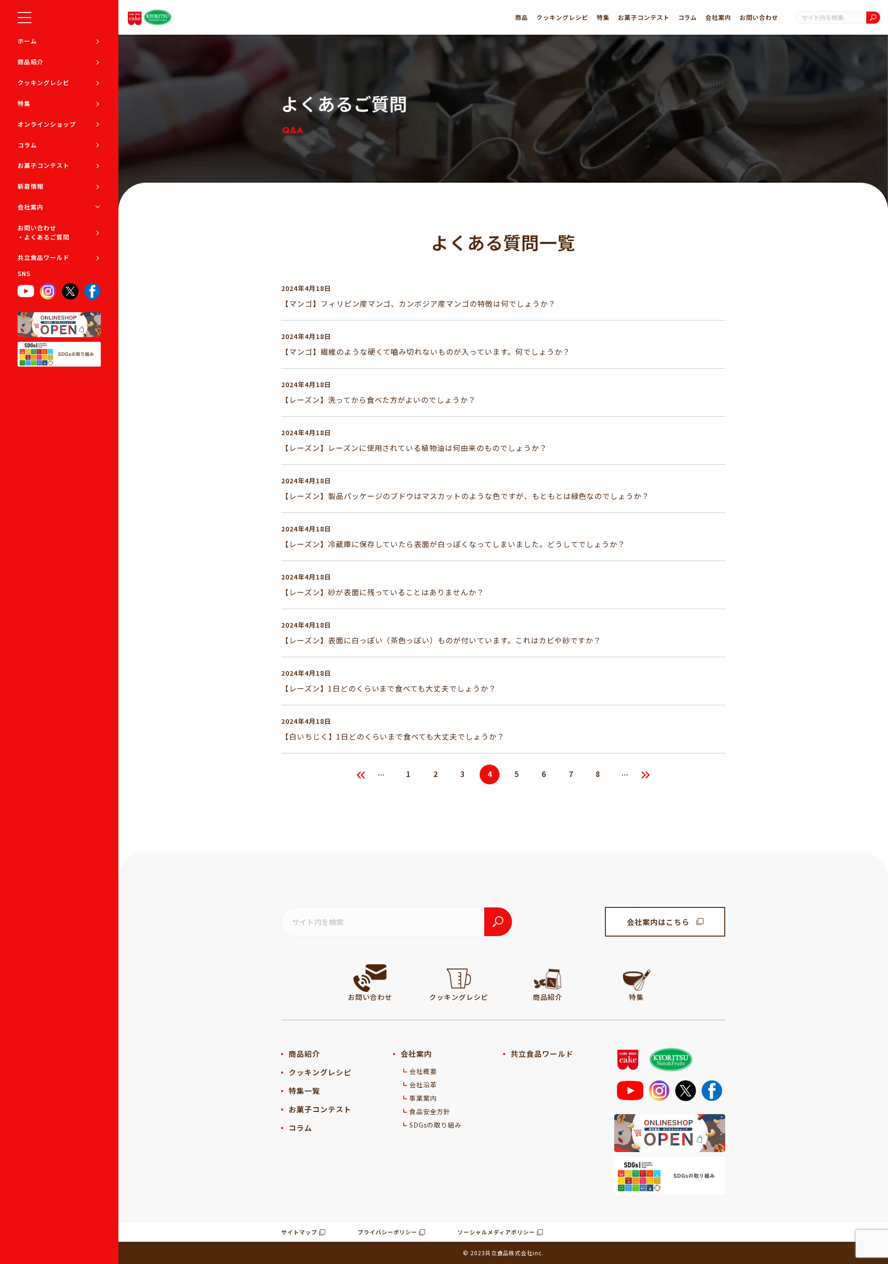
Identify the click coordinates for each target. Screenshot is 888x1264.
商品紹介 (30, 61)
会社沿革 (423, 1084)
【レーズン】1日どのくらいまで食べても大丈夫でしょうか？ (388, 688)
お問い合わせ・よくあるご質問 (43, 232)
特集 (24, 103)
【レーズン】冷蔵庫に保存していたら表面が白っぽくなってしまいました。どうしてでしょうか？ (453, 543)
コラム (27, 145)
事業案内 (423, 1098)
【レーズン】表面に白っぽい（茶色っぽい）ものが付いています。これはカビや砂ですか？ (441, 640)
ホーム (27, 41)
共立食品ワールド (43, 257)
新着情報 (30, 186)
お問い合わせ (759, 17)
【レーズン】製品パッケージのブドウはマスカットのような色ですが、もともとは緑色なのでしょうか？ (465, 495)
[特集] (636, 978)
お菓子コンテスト (43, 165)
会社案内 (30, 207)
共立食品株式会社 (509, 1253)
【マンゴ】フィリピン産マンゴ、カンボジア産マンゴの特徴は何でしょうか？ (418, 303)
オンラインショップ (47, 124)
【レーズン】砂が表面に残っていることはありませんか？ (382, 592)
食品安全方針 (430, 1111)
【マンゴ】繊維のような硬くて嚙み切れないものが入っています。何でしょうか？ (425, 351)
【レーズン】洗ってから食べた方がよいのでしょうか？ (378, 399)
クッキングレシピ (43, 82)
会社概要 (423, 1071)
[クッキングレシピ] (459, 978)
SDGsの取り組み (435, 1124)
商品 (521, 17)
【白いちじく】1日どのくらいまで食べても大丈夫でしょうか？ (393, 736)
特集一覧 (304, 1090)
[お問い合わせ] (370, 978)
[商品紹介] (548, 978)
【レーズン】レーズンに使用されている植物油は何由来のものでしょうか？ (414, 447)
